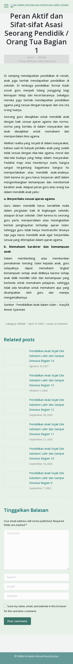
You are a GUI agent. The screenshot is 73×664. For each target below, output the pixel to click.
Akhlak (22, 323)
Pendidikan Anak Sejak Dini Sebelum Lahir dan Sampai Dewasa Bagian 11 (46, 429)
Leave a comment (57, 323)
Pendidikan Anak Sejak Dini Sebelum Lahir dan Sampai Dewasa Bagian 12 (46, 404)
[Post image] (14, 357)
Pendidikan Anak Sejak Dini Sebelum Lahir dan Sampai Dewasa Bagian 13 (46, 380)
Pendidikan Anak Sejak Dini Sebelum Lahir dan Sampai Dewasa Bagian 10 (46, 453)
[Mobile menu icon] (6, 6)
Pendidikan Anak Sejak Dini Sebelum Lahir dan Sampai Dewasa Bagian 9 (46, 478)
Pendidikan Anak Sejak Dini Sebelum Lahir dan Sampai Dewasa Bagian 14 (46, 356)
